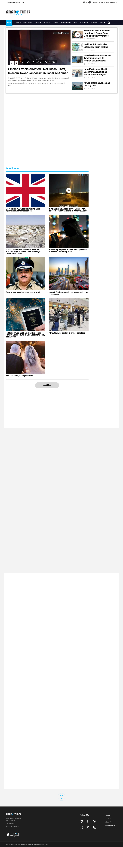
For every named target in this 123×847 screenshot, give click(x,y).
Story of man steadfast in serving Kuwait (23, 292)
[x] (87, 827)
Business (47, 22)
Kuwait (17, 22)
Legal (75, 22)
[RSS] (94, 827)
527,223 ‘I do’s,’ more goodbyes (19, 376)
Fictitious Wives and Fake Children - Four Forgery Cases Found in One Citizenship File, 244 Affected (25, 335)
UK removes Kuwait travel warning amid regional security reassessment (23, 210)
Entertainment (66, 22)
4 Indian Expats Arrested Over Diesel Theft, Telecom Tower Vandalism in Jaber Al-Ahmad (68, 210)
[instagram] (81, 827)
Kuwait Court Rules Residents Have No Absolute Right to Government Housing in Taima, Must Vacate (23, 252)
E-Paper (94, 22)
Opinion (37, 22)
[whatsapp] (94, 821)
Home (9, 22)
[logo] (18, 12)
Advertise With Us (111, 2)
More (101, 22)
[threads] (81, 821)
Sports (55, 22)
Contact (95, 2)
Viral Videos (84, 22)
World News (27, 22)
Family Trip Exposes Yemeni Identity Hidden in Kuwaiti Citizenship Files (68, 251)
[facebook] (87, 821)
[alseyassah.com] (13, 835)
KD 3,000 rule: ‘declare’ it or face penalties (67, 333)
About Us (102, 2)
